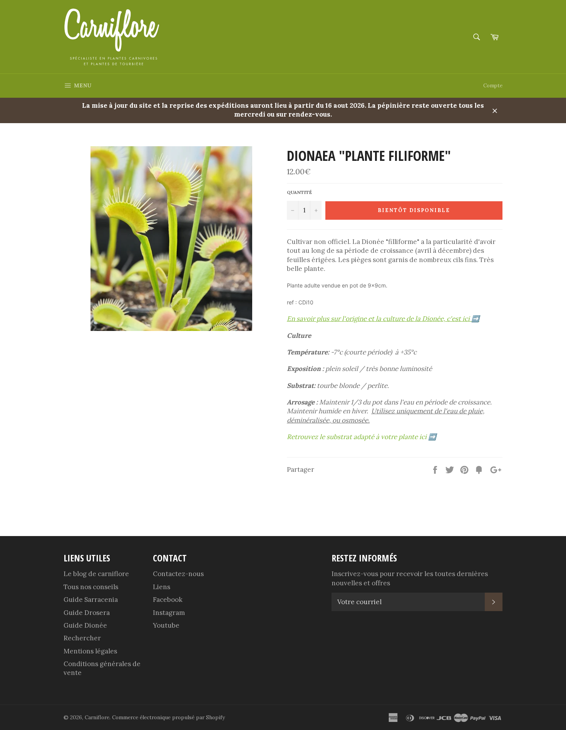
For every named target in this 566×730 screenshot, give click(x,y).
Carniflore (97, 717)
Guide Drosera (87, 612)
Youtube (166, 625)
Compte (492, 85)
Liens (161, 587)
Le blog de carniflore (96, 574)
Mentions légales (90, 651)
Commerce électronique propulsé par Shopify (168, 717)
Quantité (299, 192)
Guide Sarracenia (91, 599)
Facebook (168, 599)
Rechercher (82, 638)
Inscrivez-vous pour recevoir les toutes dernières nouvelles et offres (410, 578)
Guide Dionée (85, 625)
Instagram (169, 612)
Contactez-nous (178, 574)
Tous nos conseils (91, 587)
